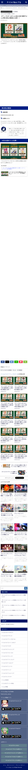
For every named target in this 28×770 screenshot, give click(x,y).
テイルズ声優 (5, 686)
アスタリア (20, 5)
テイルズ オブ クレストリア (8, 649)
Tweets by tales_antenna (6, 694)
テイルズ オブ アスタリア (7, 632)
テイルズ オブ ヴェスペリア (8, 673)
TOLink (24, 5)
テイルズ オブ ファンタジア (8, 659)
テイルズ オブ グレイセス (7, 652)
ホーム (4, 765)
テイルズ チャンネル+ (14, 745)
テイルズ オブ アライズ (7, 635)
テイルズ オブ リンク (6, 669)
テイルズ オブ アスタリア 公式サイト (14, 756)
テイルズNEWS (3, 5)
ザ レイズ (15, 5)
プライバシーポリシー (20, 765)
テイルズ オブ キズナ (6, 645)
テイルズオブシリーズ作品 (8, 683)
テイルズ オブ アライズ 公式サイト (14, 749)
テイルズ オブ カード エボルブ (9, 642)
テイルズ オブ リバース (7, 666)
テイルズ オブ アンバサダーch (6, 11)
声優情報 (16, 11)
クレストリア (9, 5)
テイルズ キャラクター (7, 676)
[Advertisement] (14, 60)
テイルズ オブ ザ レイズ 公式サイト (14, 760)
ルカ (13, 13)
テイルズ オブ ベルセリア (7, 662)
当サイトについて (11, 765)
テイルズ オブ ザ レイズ (7, 656)
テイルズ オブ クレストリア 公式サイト (14, 752)
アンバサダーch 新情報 (6, 13)
